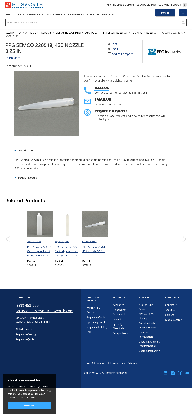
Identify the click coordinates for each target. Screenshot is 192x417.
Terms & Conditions (95, 363)
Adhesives (118, 305)
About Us (170, 310)
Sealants (117, 319)
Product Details (27, 177)
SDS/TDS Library (146, 4)
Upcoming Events (96, 322)
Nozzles (151, 32)
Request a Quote (111, 111)
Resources (76, 14)
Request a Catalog (97, 327)
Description (25, 150)
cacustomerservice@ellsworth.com (44, 310)
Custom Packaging (149, 350)
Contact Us (171, 305)
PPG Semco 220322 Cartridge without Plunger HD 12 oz (67, 251)
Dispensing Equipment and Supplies (76, 32)
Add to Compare (122, 54)
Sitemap (133, 363)
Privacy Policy (117, 363)
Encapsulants (120, 333)
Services (34, 14)
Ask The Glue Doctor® (120, 4)
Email (114, 49)
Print (113, 44)
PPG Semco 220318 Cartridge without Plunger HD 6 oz (39, 251)
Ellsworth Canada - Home (20, 32)
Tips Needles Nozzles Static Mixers (121, 32)
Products (13, 14)
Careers (169, 315)
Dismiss (29, 405)
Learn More (12, 58)
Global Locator (173, 319)
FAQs (89, 332)
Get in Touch (100, 14)
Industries (54, 14)
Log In (165, 12)
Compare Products (172, 4)
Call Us (101, 87)
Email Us (102, 99)
